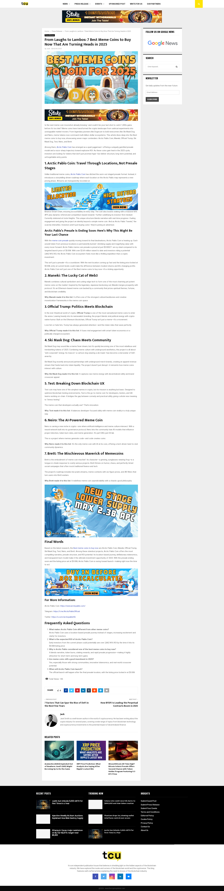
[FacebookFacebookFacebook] (95, 876)
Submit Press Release (150, 805)
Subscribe (152, 99)
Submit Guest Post (148, 801)
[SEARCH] (176, 66)
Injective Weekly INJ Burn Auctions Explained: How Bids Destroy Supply (67, 816)
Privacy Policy (147, 823)
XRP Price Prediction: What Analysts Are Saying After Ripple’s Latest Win (89, 766)
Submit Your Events (149, 808)
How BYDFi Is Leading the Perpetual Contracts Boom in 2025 (119, 704)
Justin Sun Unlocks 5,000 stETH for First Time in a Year (67, 802)
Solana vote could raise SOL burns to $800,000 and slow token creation (119, 802)
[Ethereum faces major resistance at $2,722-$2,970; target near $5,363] (43, 833)
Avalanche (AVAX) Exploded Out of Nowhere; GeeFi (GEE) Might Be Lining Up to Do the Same (59, 766)
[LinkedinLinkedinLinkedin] (120, 876)
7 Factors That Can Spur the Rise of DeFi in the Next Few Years (67, 704)
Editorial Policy (147, 816)
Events (98, 4)
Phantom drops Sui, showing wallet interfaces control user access (119, 816)
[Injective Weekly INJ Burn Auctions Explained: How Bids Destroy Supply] (43, 819)
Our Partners (154, 4)
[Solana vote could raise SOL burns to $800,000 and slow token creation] (95, 804)
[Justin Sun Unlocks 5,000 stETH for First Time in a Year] (43, 804)
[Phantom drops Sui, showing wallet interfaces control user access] (95, 819)
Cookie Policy (146, 819)
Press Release (81, 4)
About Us (144, 830)
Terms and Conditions (150, 812)
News (65, 4)
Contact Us (145, 827)
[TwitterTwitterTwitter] (104, 876)
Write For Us (136, 4)
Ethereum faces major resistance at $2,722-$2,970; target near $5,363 (67, 832)
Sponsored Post (117, 4)
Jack (48, 49)
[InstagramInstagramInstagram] (112, 876)
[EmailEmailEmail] (128, 876)
